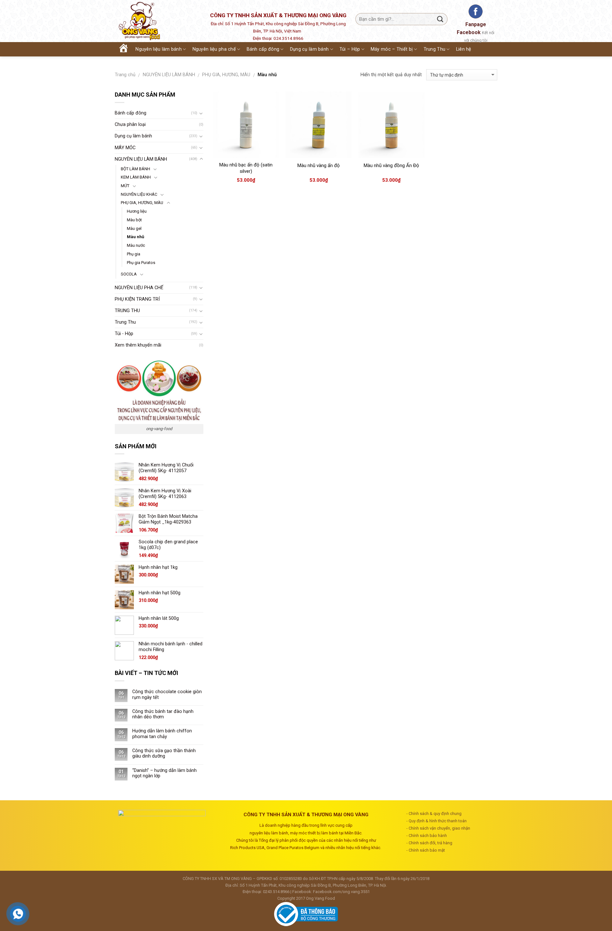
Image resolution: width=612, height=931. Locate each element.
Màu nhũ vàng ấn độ (318, 165)
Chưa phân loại (130, 124)
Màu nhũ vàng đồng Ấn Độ (391, 165)
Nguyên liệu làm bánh (158, 49)
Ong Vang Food (320, 898)
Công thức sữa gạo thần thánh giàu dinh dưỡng (164, 753)
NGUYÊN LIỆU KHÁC (139, 194)
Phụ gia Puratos (141, 262)
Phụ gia (133, 254)
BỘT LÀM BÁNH (135, 168)
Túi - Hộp (124, 333)
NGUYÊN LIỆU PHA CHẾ (139, 287)
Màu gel (134, 228)
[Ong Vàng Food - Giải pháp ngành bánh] (156, 21)
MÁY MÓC (125, 147)
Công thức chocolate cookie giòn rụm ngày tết (167, 694)
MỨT (125, 185)
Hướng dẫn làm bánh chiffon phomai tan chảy (162, 733)
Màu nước (136, 245)
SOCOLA (129, 274)
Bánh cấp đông (130, 113)
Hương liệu (137, 211)
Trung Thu (125, 322)
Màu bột (134, 219)
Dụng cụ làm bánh (133, 136)
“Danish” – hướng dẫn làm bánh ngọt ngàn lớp (164, 773)
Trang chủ (125, 74)
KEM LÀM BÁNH (136, 177)
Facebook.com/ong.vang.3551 (341, 891)
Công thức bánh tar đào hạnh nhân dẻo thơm (162, 714)
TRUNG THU (127, 310)
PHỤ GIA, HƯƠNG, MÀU (226, 74)
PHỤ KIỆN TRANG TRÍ (137, 299)
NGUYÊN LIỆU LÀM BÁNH (169, 74)
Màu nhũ (135, 236)
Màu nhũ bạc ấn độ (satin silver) (246, 168)
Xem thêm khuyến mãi (138, 345)
